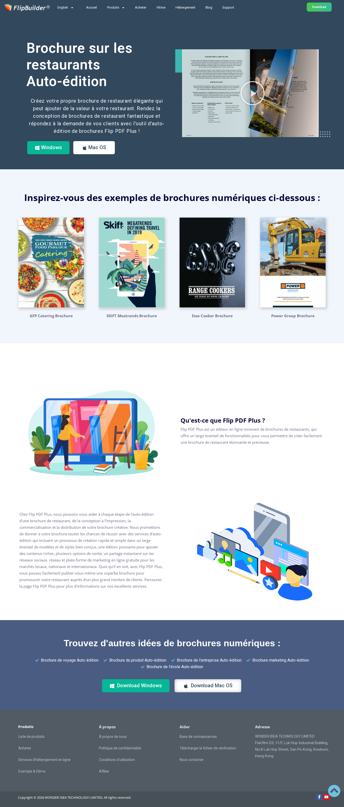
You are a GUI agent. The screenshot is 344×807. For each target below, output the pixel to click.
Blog (208, 7)
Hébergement (185, 7)
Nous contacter (192, 760)
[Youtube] (326, 797)
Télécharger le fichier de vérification (208, 748)
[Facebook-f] (319, 797)
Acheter (140, 7)
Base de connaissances (198, 737)
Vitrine (160, 7)
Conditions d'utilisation (117, 760)
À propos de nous (113, 737)
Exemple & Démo (32, 771)
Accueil (91, 7)
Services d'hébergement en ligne (44, 760)
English (62, 7)
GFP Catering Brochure (51, 315)
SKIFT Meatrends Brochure (132, 315)
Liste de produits (31, 737)
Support (228, 7)
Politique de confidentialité (120, 748)
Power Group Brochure (293, 315)
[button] (252, 93)
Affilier (104, 771)
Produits (113, 7)
